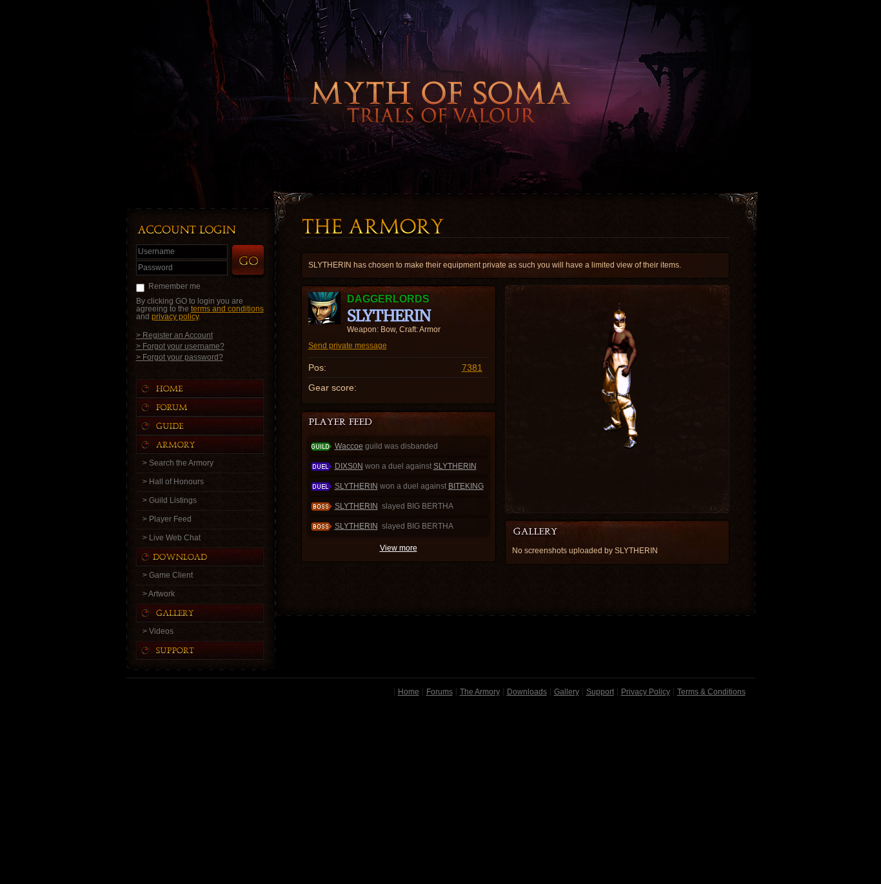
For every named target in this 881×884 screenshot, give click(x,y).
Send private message (347, 345)
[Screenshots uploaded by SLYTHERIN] (545, 532)
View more (398, 548)
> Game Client (168, 575)
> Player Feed (167, 519)
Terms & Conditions (711, 692)
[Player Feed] (341, 423)
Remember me (174, 286)
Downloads (527, 692)
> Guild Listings (170, 500)
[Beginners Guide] (212, 426)
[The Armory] (212, 444)
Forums (439, 692)
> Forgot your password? (179, 357)
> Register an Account (174, 335)
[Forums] (212, 407)
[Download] (209, 556)
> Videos (158, 631)
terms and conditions (227, 308)
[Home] (212, 388)
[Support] (212, 650)
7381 (472, 367)
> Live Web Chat (172, 537)
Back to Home (440, 80)
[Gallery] (212, 613)
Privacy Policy (645, 692)
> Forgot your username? (180, 346)
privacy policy (175, 316)
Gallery (566, 692)
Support (600, 692)
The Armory (480, 692)
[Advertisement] (440, 792)
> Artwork (159, 593)
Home (408, 692)
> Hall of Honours (173, 481)
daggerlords (388, 298)
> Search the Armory (178, 462)
